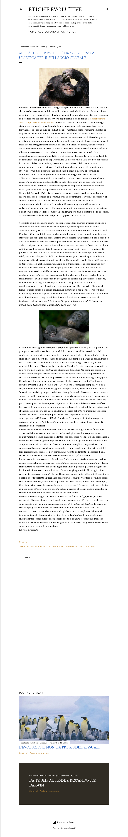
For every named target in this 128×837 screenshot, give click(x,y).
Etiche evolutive (55, 9)
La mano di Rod (55, 31)
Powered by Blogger (66, 822)
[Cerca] (107, 9)
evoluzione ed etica (78, 546)
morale (91, 546)
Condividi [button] (23, 542)
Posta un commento (39, 753)
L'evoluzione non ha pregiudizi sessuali (59, 747)
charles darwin (32, 546)
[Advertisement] (64, 662)
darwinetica (45, 546)
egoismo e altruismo (60, 546)
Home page (35, 31)
